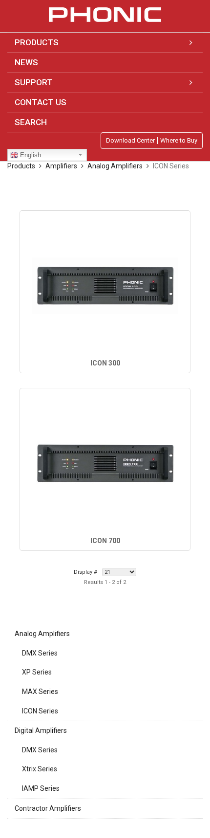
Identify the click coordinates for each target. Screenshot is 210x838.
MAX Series (40, 691)
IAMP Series (41, 788)
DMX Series (40, 653)
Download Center (130, 140)
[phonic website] (105, 14)
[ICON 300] (105, 286)
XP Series (37, 672)
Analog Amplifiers (42, 634)
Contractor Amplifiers (48, 808)
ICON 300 (105, 363)
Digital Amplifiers (41, 730)
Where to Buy (178, 140)
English (29, 155)
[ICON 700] (105, 463)
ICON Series (40, 711)
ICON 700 (105, 541)
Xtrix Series (39, 769)
